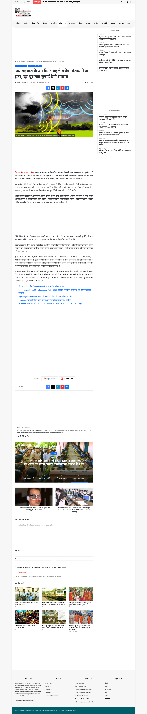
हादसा (128, 23)
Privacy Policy (49, 683)
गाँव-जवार (62, 23)
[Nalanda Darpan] (23, 12)
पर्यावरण (31, 66)
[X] (53, 88)
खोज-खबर (71, 23)
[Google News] (50, 378)
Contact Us (48, 690)
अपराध (113, 23)
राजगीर (53, 23)
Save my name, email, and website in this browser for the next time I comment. (42, 567)
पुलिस (54, 453)
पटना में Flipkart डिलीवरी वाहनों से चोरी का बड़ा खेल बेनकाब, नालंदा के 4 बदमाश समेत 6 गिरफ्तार (54, 463)
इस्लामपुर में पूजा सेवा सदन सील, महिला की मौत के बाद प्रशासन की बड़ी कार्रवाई (53, 627)
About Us (47, 686)
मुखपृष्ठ (18, 62)
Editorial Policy (79, 683)
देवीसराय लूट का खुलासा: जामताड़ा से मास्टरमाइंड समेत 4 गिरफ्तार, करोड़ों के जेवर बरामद (79, 628)
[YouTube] (25, 436)
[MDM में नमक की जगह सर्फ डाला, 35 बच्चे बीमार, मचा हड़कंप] (27, 594)
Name (17, 550)
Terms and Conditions (51, 696)
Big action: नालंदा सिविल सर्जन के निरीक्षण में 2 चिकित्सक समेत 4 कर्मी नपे (44, 300)
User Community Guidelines (83, 693)
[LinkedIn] (58, 88)
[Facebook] (48, 88)
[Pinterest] (62, 88)
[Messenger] (67, 88)
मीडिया (96, 23)
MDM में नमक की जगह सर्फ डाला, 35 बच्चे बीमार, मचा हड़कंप (26, 604)
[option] (54, 462)
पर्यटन (121, 23)
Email (17, 559)
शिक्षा (80, 23)
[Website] (18, 436)
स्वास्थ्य (88, 23)
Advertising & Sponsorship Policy (84, 702)
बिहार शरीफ (36, 23)
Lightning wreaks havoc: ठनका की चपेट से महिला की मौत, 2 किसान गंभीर (45, 296)
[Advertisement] (93, 10)
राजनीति (104, 23)
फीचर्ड (18, 23)
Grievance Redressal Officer (83, 699)
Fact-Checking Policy (81, 686)
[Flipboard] (67, 378)
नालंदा (26, 23)
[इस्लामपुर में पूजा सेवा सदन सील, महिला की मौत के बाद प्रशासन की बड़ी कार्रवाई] (54, 617)
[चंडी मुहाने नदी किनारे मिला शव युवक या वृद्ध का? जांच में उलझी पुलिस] (81, 594)
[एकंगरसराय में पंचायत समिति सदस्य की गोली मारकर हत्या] (27, 617)
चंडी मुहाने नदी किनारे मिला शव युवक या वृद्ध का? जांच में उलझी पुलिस (63, 2)
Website (58, 559)
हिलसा (45, 23)
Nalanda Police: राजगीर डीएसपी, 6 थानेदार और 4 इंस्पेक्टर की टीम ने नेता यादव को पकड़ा (50, 303)
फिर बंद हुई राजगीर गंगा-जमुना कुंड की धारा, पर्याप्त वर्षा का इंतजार (41, 286)
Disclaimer (48, 693)
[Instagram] (28, 436)
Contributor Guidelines (81, 696)
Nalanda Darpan (21, 83)
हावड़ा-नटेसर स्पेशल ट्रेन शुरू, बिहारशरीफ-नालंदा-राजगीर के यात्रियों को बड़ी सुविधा (53, 604)
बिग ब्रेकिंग (38, 66)
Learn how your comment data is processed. (48, 576)
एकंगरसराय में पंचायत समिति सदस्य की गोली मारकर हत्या (26, 627)
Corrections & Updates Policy (83, 690)
